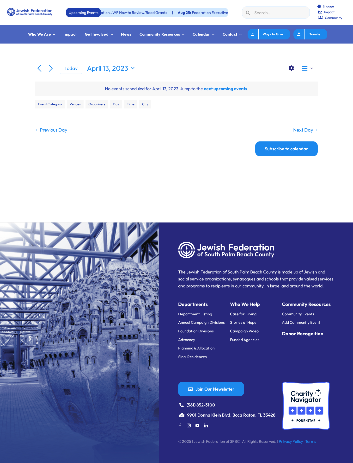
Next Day (303, 130)
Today (71, 68)
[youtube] (197, 425)
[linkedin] (206, 425)
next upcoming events (225, 88)
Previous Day (53, 130)
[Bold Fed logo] (29, 10)
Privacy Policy (291, 441)
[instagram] (189, 425)
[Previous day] (39, 68)
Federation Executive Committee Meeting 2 (195, 12)
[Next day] (51, 68)
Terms (310, 441)
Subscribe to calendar (286, 148)
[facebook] (180, 425)
